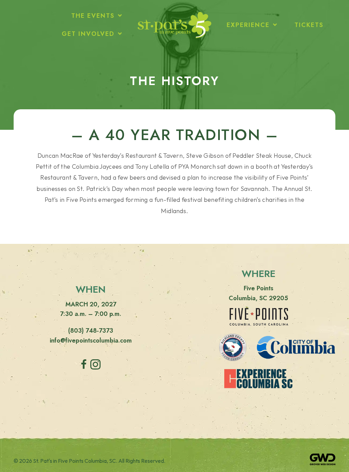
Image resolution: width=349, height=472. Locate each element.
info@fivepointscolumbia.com (91, 340)
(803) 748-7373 (90, 330)
